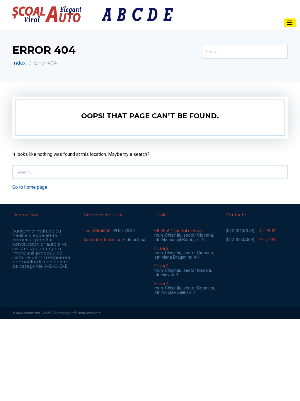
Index (19, 63)
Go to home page (29, 187)
